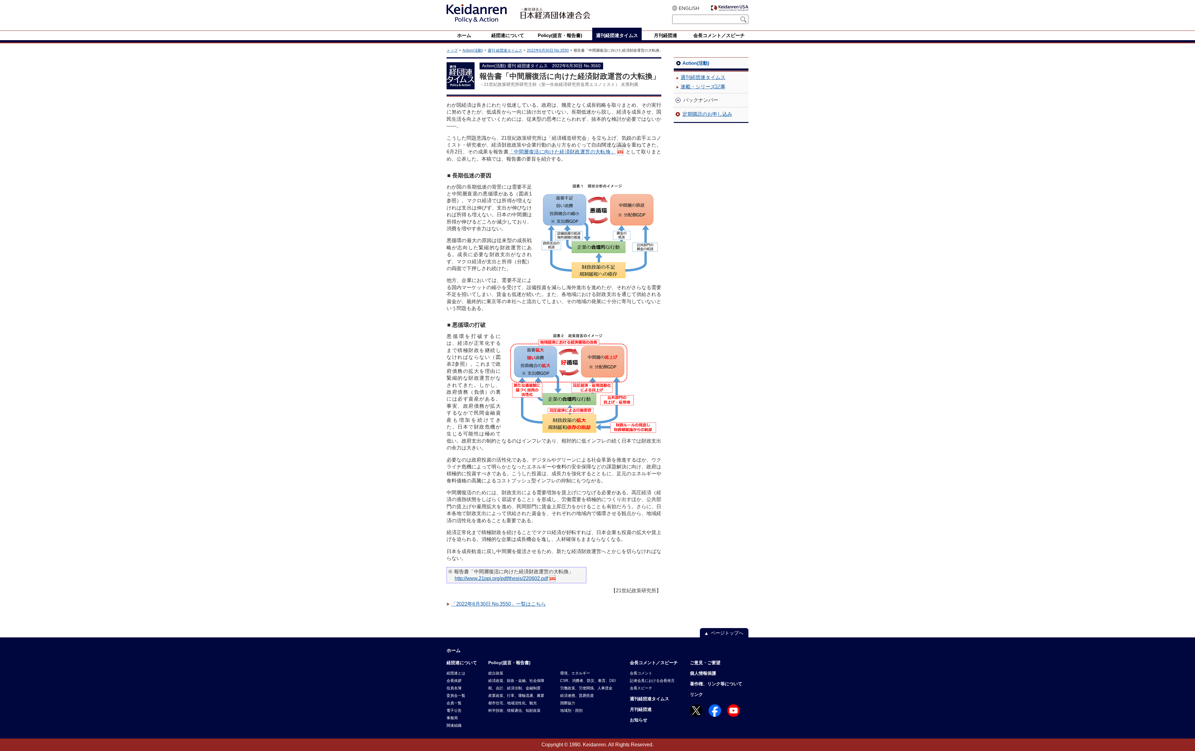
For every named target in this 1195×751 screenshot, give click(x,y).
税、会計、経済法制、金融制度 (514, 688)
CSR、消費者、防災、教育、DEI (588, 680)
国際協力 (567, 703)
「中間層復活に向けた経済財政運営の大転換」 (562, 151)
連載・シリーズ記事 (703, 86)
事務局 (452, 718)
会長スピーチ (641, 688)
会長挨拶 (454, 680)
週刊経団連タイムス (703, 77)
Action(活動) (472, 50)
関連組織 (454, 725)
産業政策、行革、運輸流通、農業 (516, 695)
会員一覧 (454, 703)
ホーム (454, 650)
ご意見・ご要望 (705, 662)
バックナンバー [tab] (700, 100)
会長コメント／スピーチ (654, 662)
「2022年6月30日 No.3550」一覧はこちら (498, 604)
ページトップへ (727, 633)
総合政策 (495, 673)
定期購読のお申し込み (707, 114)
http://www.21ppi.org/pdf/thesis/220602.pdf (501, 578)
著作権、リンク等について (716, 683)
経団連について (462, 662)
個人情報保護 (703, 673)
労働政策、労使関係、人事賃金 (586, 688)
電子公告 (454, 710)
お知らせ (638, 719)
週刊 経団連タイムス (505, 50)
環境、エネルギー (575, 673)
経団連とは (456, 673)
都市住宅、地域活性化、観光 (512, 703)
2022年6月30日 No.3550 (548, 50)
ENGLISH (689, 8)
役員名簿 (454, 688)
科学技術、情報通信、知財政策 (514, 710)
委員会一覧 (456, 695)
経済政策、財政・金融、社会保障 (516, 680)
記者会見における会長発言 (652, 680)
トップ (452, 50)
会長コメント (641, 673)
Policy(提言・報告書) (509, 662)
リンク (696, 694)
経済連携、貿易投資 (577, 695)
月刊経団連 (641, 709)
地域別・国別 (571, 710)
